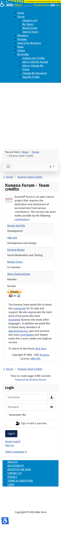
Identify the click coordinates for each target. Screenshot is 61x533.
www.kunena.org (18, 331)
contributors (22, 219)
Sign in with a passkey (33, 423)
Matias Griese (15, 261)
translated (14, 319)
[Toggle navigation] (8, 166)
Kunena (44, 354)
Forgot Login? (12, 441)
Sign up (9, 445)
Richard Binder (16, 249)
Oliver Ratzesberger (18, 274)
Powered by (22, 379)
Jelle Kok (12, 237)
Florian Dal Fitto (16, 225)
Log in (11, 433)
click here (40, 348)
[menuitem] (20, 12)
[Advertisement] (30, 114)
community (19, 308)
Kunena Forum (37, 379)
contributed (27, 334)
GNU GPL (35, 358)
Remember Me (17, 414)
